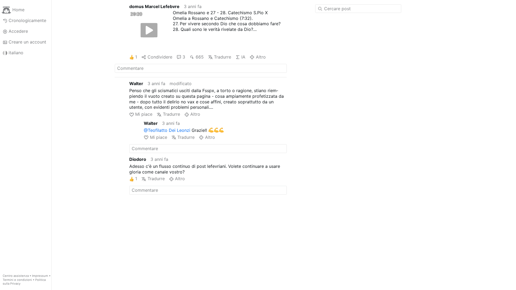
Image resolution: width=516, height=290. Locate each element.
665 (199, 57)
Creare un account (27, 42)
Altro (261, 57)
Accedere (18, 31)
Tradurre (222, 57)
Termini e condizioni (17, 280)
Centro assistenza (16, 276)
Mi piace (143, 114)
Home (18, 9)
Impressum (40, 276)
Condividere (160, 57)
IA (243, 57)
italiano (16, 52)
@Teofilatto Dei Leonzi (167, 130)
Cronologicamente (27, 20)
